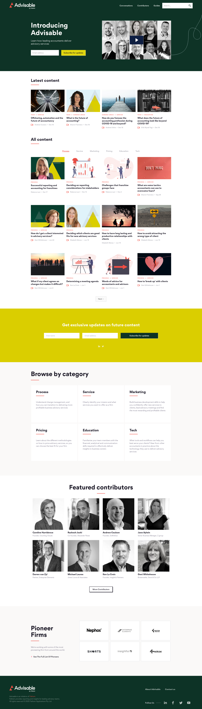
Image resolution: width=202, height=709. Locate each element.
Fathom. (33, 696)
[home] (22, 5)
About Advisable (152, 689)
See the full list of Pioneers (46, 657)
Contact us (170, 689)
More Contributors (101, 589)
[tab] (66, 151)
